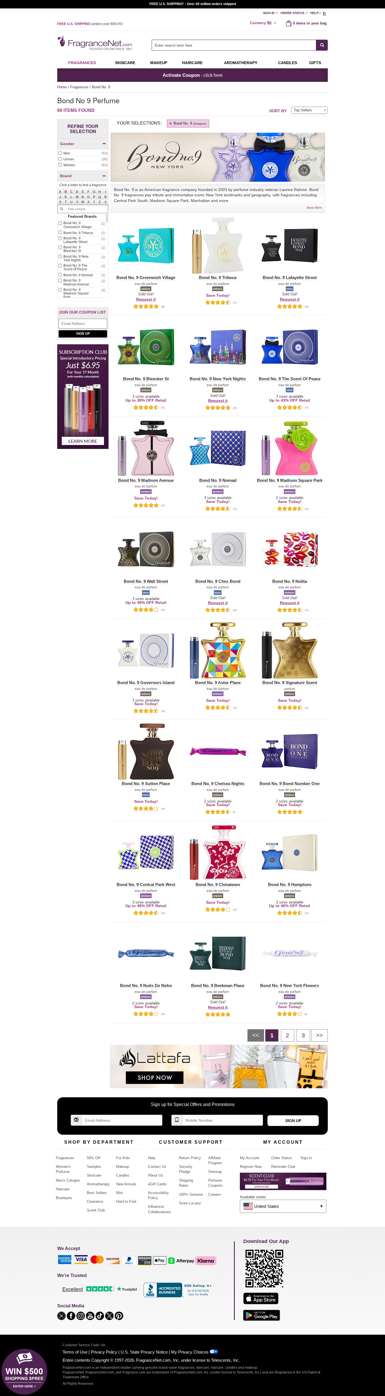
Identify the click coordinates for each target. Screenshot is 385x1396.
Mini (119, 1193)
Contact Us (157, 1167)
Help (314, 13)
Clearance (95, 1201)
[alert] (264, 23)
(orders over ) (90, 24)
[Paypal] (129, 1260)
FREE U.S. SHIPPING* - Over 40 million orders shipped (192, 4)
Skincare (125, 62)
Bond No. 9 (189, 123)
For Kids (123, 1158)
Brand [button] (66, 176)
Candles (122, 1175)
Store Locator (190, 1203)
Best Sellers (97, 1193)
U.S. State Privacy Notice (144, 1352)
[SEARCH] (322, 45)
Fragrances (82, 62)
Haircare (192, 62)
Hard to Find (126, 1201)
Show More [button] (314, 207)
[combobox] (240, 45)
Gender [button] (67, 143)
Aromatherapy (98, 1184)
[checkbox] (83, 153)
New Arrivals (126, 1184)
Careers (214, 1194)
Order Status (292, 13)
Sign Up (83, 334)
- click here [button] (193, 75)
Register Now (251, 1167)
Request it (146, 299)
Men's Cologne (68, 1180)
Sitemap (215, 1172)
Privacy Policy (104, 1352)
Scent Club (96, 1210)
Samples (94, 1167)
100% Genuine (191, 1194)
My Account (249, 1158)
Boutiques (64, 1198)
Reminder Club (283, 1167)
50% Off (93, 1158)
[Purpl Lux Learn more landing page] (283, 1183)
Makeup (158, 62)
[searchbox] (234, 45)
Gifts (315, 62)
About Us (155, 1175)
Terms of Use (75, 1352)
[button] (66, 191)
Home (62, 87)
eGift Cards (157, 1184)
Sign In (269, 13)
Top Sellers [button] (303, 110)
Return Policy (190, 1158)
